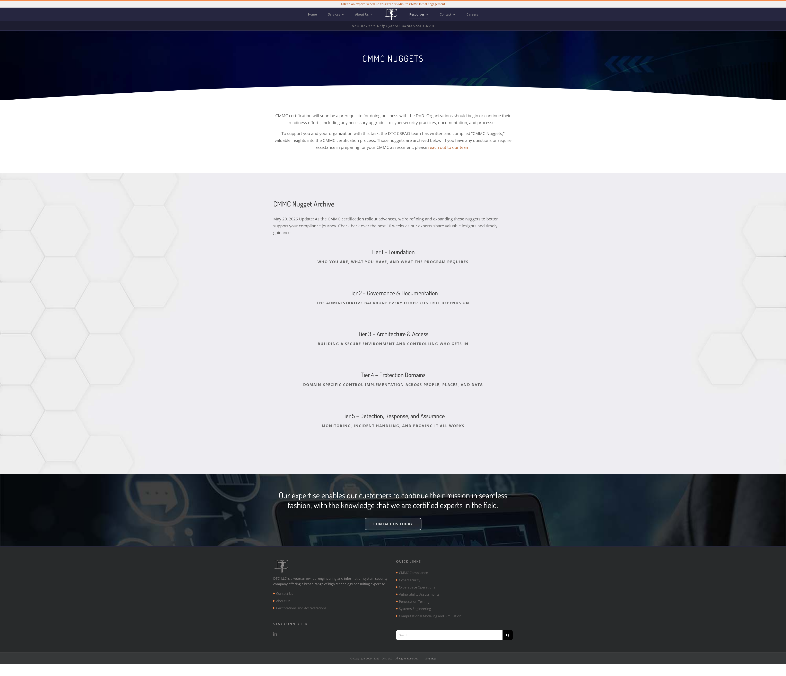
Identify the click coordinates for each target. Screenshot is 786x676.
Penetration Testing (414, 601)
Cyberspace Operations (417, 587)
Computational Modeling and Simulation (430, 616)
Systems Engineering (415, 608)
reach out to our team (449, 147)
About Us (283, 601)
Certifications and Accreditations (301, 608)
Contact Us (284, 593)
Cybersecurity (409, 580)
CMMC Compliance (413, 572)
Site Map (430, 658)
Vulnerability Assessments (419, 594)
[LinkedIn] (275, 634)
